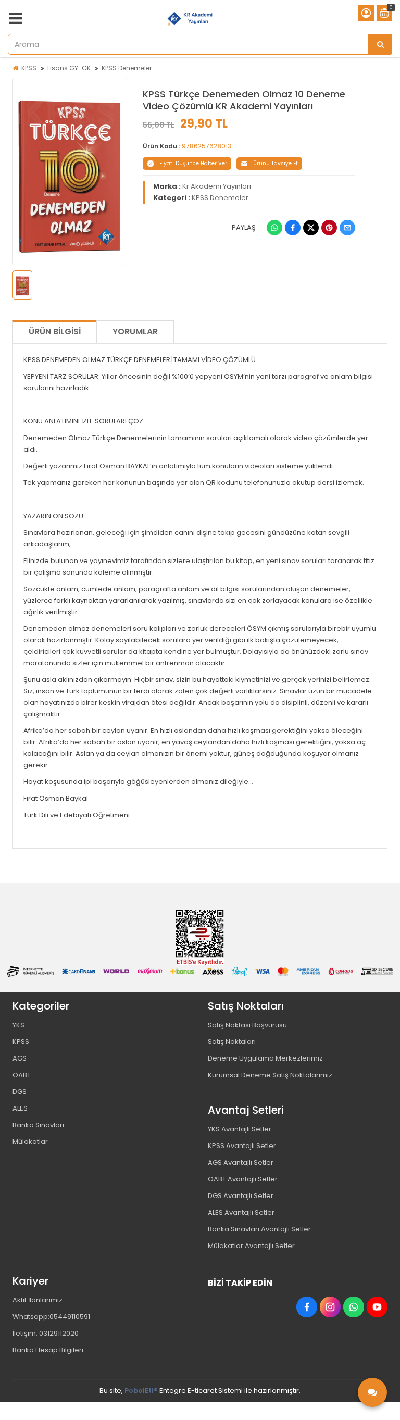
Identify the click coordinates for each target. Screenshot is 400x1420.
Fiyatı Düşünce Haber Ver (193, 163)
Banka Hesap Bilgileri (47, 1350)
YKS (18, 1025)
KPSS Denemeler (127, 68)
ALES (20, 1108)
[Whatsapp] (274, 227)
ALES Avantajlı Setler (241, 1212)
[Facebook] (293, 227)
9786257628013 (206, 146)
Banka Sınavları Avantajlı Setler (259, 1229)
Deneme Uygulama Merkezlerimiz (265, 1058)
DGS (19, 1092)
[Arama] (380, 44)
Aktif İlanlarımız (37, 1300)
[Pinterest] (329, 227)
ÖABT (21, 1075)
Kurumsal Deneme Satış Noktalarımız (270, 1075)
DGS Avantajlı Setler (240, 1196)
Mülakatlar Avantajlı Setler (251, 1246)
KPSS (28, 68)
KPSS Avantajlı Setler (242, 1146)
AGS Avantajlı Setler (240, 1162)
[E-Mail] (347, 227)
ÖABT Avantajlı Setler (243, 1179)
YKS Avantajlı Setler (239, 1129)
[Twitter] (311, 227)
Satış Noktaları (232, 1042)
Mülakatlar (30, 1142)
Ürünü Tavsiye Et (275, 163)
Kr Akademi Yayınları (216, 186)
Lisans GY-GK (69, 68)
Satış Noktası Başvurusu (247, 1025)
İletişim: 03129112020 (45, 1333)
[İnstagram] (330, 1307)
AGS (19, 1058)
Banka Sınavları (38, 1125)
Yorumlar (135, 332)
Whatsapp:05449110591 (51, 1317)
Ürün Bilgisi (55, 332)
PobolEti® (141, 1391)
